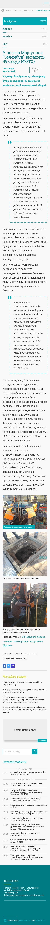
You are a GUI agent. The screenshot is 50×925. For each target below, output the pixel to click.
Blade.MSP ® (24, 920)
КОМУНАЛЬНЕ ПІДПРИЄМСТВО (15, 659)
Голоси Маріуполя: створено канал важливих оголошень (26, 784)
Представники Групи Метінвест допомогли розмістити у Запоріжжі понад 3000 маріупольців (27, 827)
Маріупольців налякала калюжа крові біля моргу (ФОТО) (22, 683)
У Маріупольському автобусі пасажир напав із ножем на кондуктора (24, 690)
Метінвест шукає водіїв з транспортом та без (28, 806)
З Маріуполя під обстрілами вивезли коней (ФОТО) (28, 841)
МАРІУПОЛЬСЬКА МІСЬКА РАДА (25, 654)
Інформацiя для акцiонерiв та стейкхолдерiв (24, 895)
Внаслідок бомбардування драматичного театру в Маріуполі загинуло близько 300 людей (26, 848)
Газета (22, 887)
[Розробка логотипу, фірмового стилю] (25, 729)
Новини (15, 887)
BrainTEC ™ (40, 920)
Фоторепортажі (11, 892)
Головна (7, 887)
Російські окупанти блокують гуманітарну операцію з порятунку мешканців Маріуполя (26, 857)
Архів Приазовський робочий (16, 890)
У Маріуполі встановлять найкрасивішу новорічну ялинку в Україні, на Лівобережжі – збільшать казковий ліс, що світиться (24, 699)
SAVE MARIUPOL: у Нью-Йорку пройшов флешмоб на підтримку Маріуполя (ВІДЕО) (26, 792)
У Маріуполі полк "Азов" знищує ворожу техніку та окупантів (25, 800)
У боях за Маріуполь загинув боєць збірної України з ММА (26, 819)
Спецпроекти (32, 887)
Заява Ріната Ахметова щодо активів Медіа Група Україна (27, 773)
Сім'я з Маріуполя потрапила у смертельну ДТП (24, 834)
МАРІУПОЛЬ (8, 654)
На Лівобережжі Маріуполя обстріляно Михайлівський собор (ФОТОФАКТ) (28, 813)
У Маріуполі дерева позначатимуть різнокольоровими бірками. (24, 641)
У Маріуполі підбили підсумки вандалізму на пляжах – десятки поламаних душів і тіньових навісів (24, 710)
